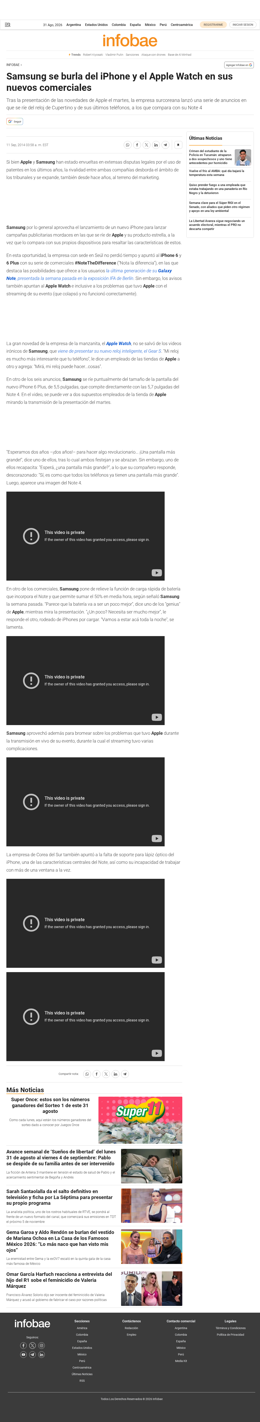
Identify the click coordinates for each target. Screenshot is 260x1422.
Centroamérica (182, 25)
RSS (82, 1380)
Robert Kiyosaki (93, 54)
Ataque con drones (153, 54)
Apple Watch (118, 343)
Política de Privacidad (230, 1334)
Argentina (73, 25)
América (82, 1328)
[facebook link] (23, 1345)
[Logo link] (130, 40)
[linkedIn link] (41, 1354)
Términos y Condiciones (231, 1328)
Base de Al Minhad (179, 54)
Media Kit (181, 1361)
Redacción (131, 1328)
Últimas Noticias (82, 1374)
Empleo (131, 1334)
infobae (13, 65)
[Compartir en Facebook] (137, 145)
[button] (7, 25)
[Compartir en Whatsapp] (128, 145)
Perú (163, 25)
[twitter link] (32, 1345)
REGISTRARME (213, 24)
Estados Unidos (96, 25)
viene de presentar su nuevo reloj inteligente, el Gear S (109, 351)
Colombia (119, 25)
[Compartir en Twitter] (146, 145)
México (150, 25)
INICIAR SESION (243, 24)
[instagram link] (41, 1345)
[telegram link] (32, 1354)
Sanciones (132, 54)
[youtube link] (23, 1354)
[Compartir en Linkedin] (156, 145)
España (135, 25)
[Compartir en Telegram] (165, 145)
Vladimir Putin (114, 54)
